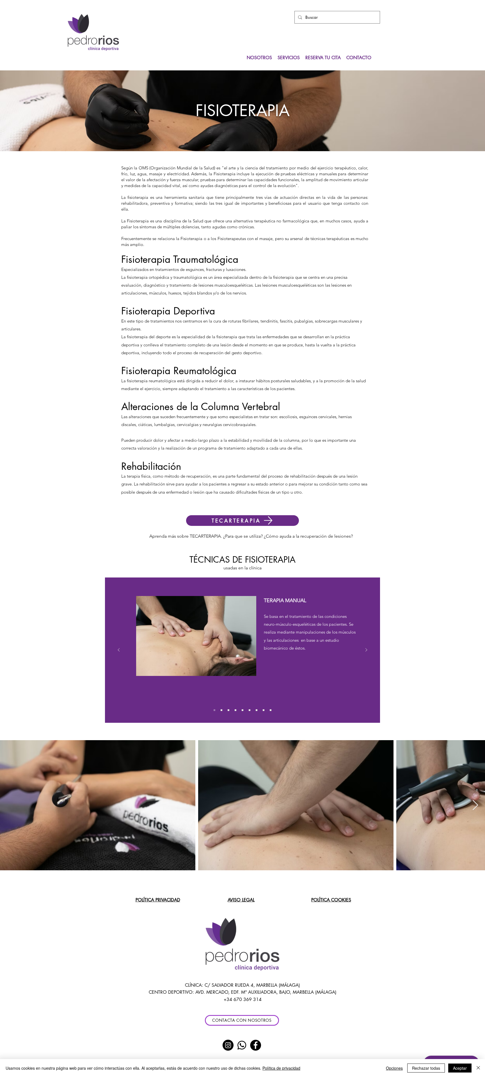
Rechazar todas (426, 1068)
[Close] (478, 1068)
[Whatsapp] (241, 1045)
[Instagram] (228, 1045)
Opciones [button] (394, 1068)
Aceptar (460, 1068)
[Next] (366, 650)
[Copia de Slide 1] (221, 710)
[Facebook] (255, 1045)
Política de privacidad (281, 1068)
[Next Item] (475, 805)
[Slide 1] (214, 710)
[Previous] (118, 650)
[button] (242, 520)
